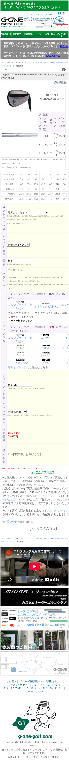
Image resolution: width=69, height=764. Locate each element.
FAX (21, 499)
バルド (29, 62)
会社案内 (11, 681)
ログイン (39, 14)
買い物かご (50, 14)
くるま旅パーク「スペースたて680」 (43, 688)
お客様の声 (17, 34)
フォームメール (51, 495)
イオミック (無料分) (46, 306)
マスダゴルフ (20, 362)
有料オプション (17, 367)
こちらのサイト (59, 510)
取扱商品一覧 (6, 34)
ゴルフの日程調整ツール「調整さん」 (39, 681)
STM (46, 348)
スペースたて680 (12, 688)
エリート (46, 337)
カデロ (20, 355)
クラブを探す (61, 35)
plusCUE (46, 355)
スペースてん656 (34, 691)
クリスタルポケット (18, 685)
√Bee (46, 362)
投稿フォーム (53, 56)
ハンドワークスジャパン (45, 685)
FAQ (39, 34)
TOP (31, 14)
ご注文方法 (28, 34)
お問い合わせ (50, 34)
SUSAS (20, 348)
